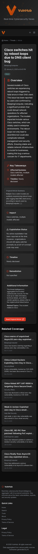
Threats (13, 40)
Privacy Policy (7, 519)
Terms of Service (8, 522)
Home (4, 507)
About (4, 516)
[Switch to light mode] (30, 32)
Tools (4, 513)
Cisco (7, 74)
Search (4, 510)
